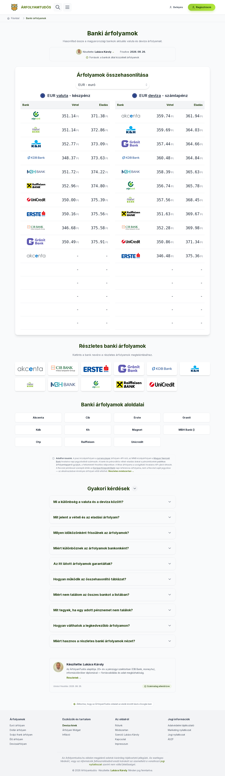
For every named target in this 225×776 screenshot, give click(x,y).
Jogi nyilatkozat (176, 734)
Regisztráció (203, 7)
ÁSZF (171, 739)
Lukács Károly (103, 51)
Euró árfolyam (17, 725)
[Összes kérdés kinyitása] (135, 488)
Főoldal (15, 18)
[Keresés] (58, 7)
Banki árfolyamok (36, 18)
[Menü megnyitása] (67, 7)
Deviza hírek (69, 725)
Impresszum (121, 743)
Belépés (178, 7)
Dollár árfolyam (18, 730)
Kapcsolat (120, 739)
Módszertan (121, 730)
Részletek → (74, 677)
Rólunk (119, 725)
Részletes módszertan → (121, 471)
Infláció (66, 734)
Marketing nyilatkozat (179, 730)
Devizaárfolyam (18, 743)
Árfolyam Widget (71, 730)
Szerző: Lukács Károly (127, 734)
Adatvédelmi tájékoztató (181, 725)
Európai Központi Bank (104, 468)
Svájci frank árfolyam (21, 734)
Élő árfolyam (16, 739)
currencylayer (104, 458)
